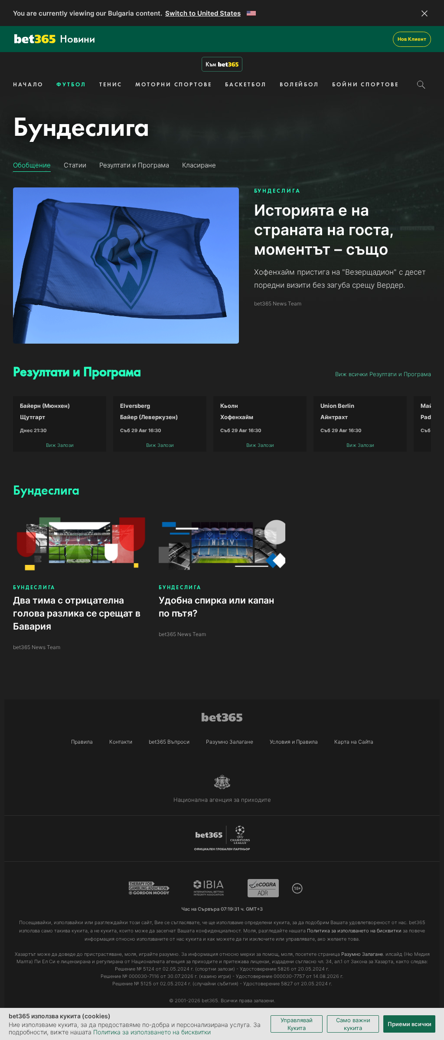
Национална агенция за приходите (222, 799)
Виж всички (383, 374)
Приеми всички (409, 1023)
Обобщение (32, 165)
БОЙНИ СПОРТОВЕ (365, 84)
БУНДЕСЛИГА (277, 190)
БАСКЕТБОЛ (246, 84)
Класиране (199, 165)
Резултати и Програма (134, 165)
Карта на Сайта (353, 741)
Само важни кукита (353, 1024)
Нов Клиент (412, 39)
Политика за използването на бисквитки (152, 1032)
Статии (75, 165)
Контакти (120, 741)
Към (211, 64)
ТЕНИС (111, 84)
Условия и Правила (294, 741)
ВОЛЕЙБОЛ (299, 84)
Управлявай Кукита (297, 1024)
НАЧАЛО (28, 84)
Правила (82, 741)
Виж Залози (60, 445)
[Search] (421, 85)
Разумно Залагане (229, 741)
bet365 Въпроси (169, 741)
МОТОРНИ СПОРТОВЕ (173, 84)
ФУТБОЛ (71, 84)
